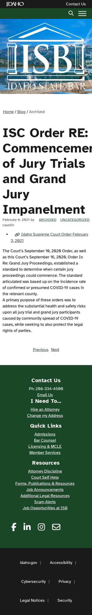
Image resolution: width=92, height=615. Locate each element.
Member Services (45, 452)
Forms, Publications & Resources (45, 483)
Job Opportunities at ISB (45, 508)
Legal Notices (32, 600)
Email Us (45, 394)
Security (64, 600)
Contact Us (76, 4)
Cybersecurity (33, 581)
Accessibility (61, 562)
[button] (71, 13)
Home (8, 111)
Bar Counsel (45, 440)
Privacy (65, 581)
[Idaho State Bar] (46, 56)
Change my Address (45, 415)
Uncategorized (74, 220)
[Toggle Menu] (82, 13)
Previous (41, 349)
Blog (21, 111)
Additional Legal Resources (45, 495)
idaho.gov (28, 562)
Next (55, 349)
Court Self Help (45, 477)
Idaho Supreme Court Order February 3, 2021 (49, 237)
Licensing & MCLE (45, 446)
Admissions (44, 434)
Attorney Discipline (45, 471)
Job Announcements (45, 489)
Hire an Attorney (45, 409)
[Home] (16, 4)
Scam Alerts (45, 501)
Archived (47, 220)
